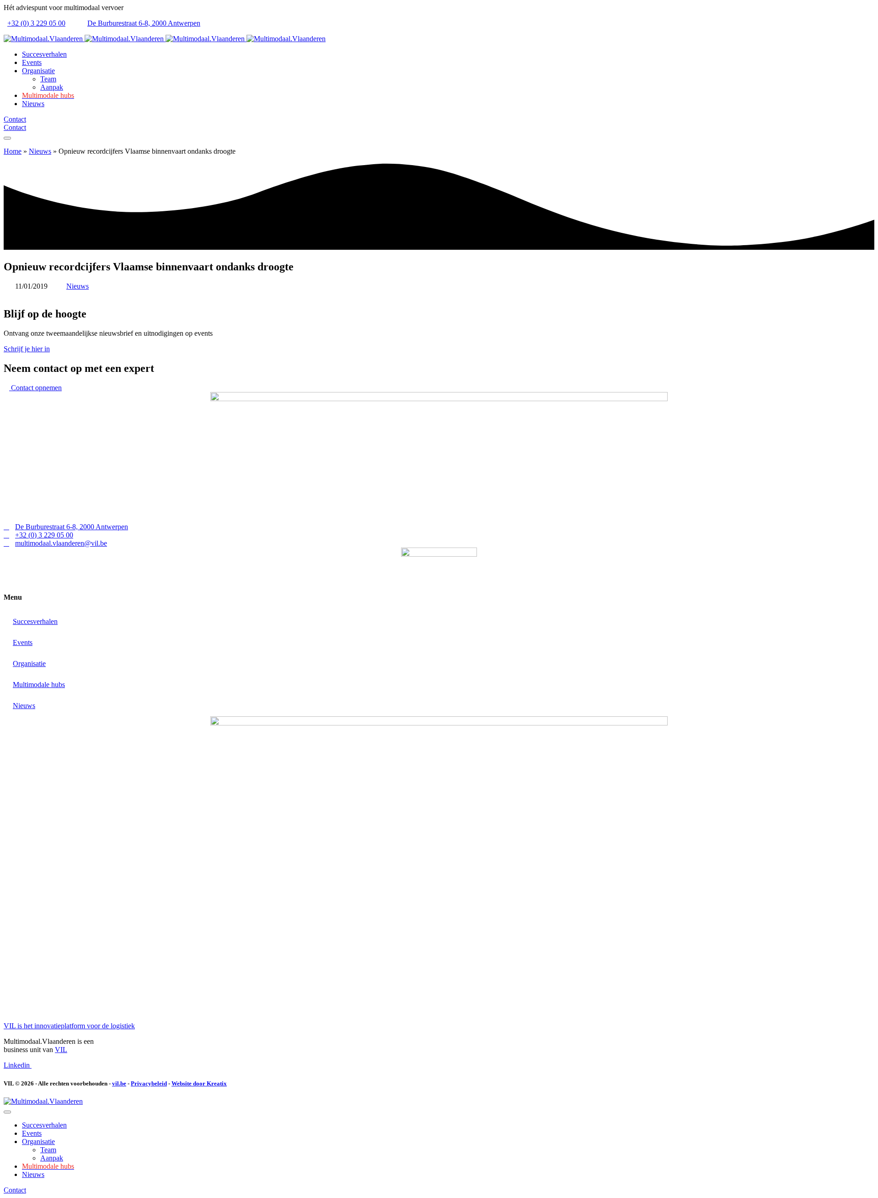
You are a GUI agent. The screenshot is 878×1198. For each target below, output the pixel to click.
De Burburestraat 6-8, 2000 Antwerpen (143, 23)
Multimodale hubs (39, 684)
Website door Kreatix (199, 1083)
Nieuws (40, 151)
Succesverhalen (35, 621)
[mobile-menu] (7, 138)
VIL (61, 1049)
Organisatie (29, 663)
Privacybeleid (149, 1083)
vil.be (119, 1083)
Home (12, 151)
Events (22, 642)
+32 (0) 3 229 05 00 (36, 23)
